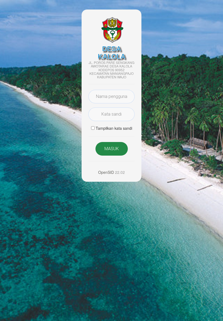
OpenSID (106, 172)
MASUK (111, 148)
